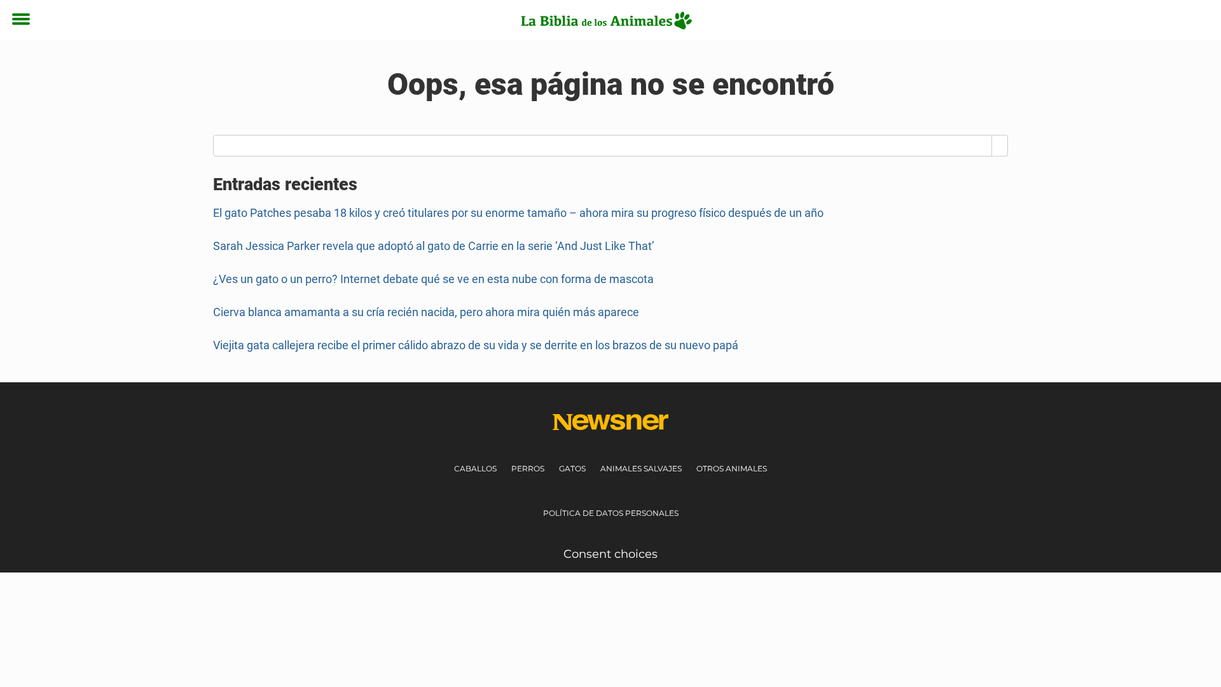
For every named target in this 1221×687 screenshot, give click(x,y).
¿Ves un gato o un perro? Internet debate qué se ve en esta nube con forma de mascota (433, 279)
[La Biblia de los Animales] (605, 20)
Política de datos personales (611, 513)
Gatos (572, 468)
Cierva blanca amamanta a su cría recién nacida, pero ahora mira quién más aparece (426, 312)
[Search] (1000, 145)
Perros (527, 468)
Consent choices (610, 554)
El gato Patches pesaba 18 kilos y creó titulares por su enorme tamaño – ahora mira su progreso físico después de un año (518, 212)
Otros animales (731, 468)
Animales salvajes (641, 468)
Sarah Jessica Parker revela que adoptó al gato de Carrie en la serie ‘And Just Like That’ (433, 246)
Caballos (475, 468)
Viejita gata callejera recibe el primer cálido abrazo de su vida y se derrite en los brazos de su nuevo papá (475, 345)
